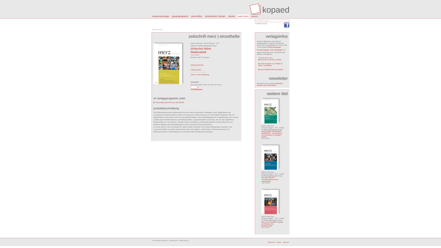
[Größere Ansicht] (167, 83)
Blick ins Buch (196, 67)
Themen (158, 102)
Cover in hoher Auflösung (200, 75)
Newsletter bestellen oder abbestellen (270, 84)
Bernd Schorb (209, 43)
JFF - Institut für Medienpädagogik (272, 128)
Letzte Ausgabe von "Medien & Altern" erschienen (271, 64)
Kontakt (279, 242)
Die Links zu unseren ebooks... (271, 60)
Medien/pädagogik (274, 47)
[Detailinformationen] (270, 123)
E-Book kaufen (196, 70)
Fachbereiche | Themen (215, 16)
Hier (258, 83)
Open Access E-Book (198, 72)
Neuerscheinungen (160, 16)
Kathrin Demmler (197, 43)
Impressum (286, 242)
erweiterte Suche (261, 23)
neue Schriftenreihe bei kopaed (271, 69)
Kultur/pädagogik (276, 50)
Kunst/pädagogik (263, 50)
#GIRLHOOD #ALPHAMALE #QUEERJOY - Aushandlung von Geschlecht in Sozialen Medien (271, 134)
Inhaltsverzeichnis (197, 65)
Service (254, 16)
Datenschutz (271, 242)
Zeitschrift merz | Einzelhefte (173, 102)
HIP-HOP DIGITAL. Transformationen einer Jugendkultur (269, 179)
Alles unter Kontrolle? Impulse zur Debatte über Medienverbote (272, 224)
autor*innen (243, 16)
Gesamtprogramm (180, 16)
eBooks (231, 16)
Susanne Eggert (267, 128)
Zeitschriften (196, 16)
